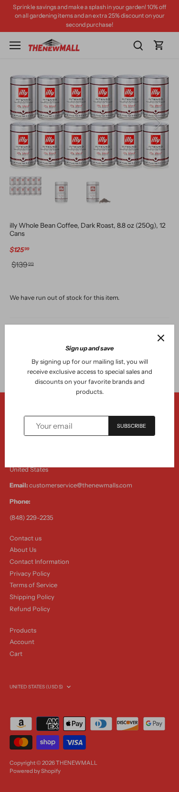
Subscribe (132, 425)
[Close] (160, 337)
